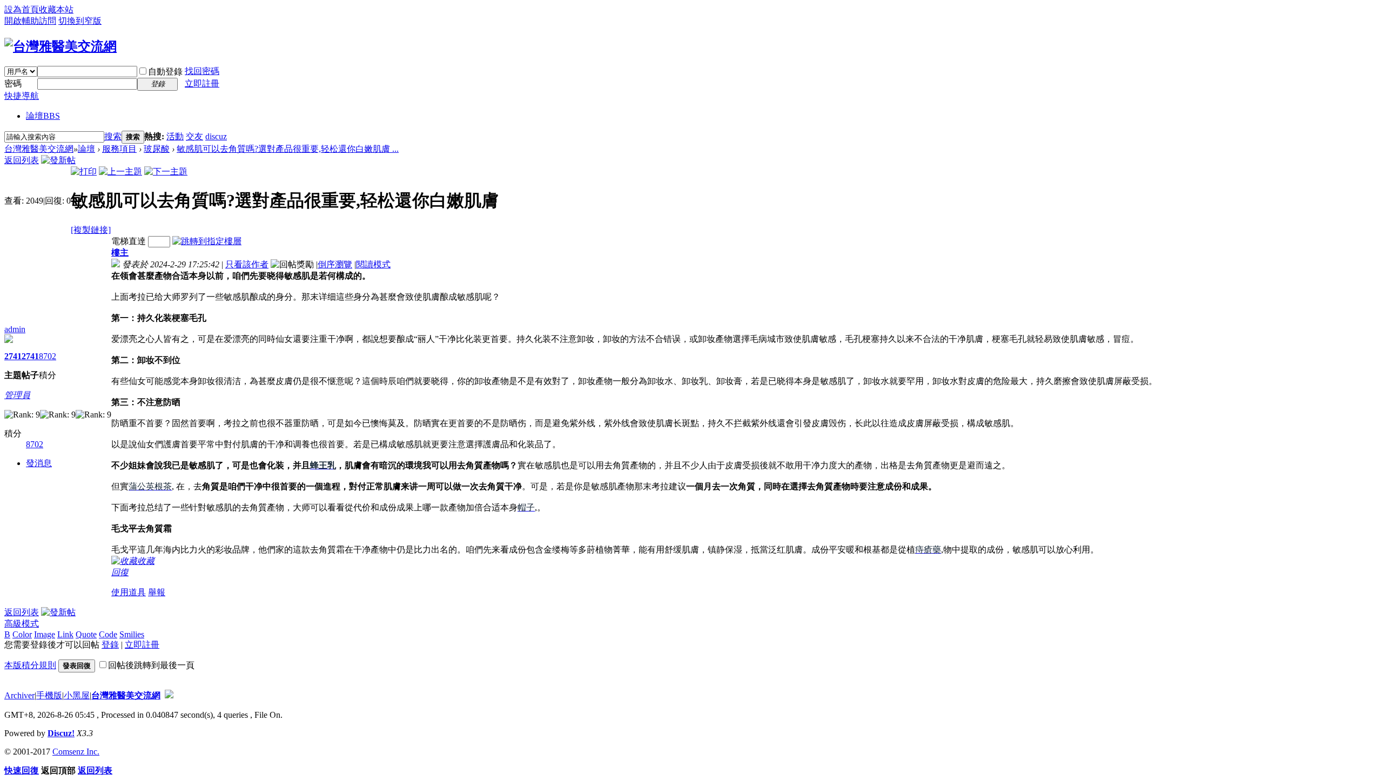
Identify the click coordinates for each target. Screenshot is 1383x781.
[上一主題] (120, 171)
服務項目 (119, 148)
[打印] (84, 171)
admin (14, 329)
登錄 (110, 644)
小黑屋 (77, 695)
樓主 (120, 252)
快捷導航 (21, 95)
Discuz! (61, 733)
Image (44, 634)
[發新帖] (58, 160)
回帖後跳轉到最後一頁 (151, 665)
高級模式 (21, 623)
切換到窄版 (80, 20)
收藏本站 (56, 9)
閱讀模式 (373, 264)
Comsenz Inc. (75, 751)
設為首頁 (21, 9)
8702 (47, 356)
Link (65, 634)
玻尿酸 (157, 148)
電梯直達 (128, 241)
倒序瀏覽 (335, 264)
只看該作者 (246, 264)
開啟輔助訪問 (30, 20)
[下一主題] (165, 171)
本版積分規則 (30, 665)
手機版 (49, 695)
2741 (13, 356)
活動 (175, 136)
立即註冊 (202, 83)
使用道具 (128, 592)
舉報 (156, 592)
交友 (194, 136)
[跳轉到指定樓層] (206, 241)
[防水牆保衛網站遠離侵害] (169, 695)
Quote (86, 634)
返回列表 (21, 160)
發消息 (39, 463)
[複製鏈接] (91, 229)
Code (108, 634)
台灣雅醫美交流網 (38, 148)
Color (22, 634)
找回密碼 (202, 71)
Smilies (131, 634)
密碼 (13, 83)
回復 (120, 572)
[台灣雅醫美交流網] (60, 46)
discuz (216, 136)
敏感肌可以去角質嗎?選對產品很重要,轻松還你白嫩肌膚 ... (288, 148)
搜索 (113, 136)
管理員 (17, 395)
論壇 (43, 115)
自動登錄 (165, 71)
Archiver (19, 695)
